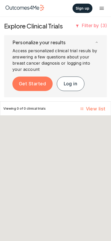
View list (96, 108)
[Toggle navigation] (102, 8)
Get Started (32, 83)
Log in (70, 83)
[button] (55, 42)
